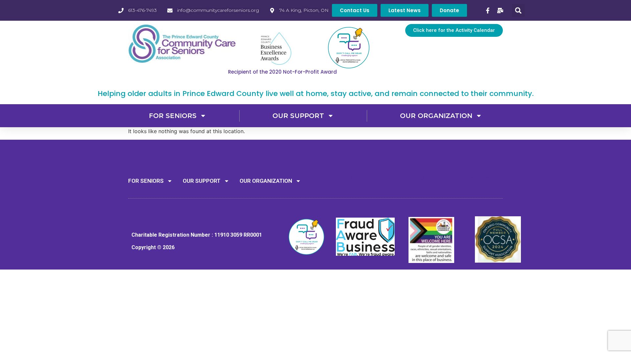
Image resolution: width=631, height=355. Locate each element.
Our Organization (436, 116)
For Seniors (173, 116)
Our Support (298, 116)
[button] (518, 10)
